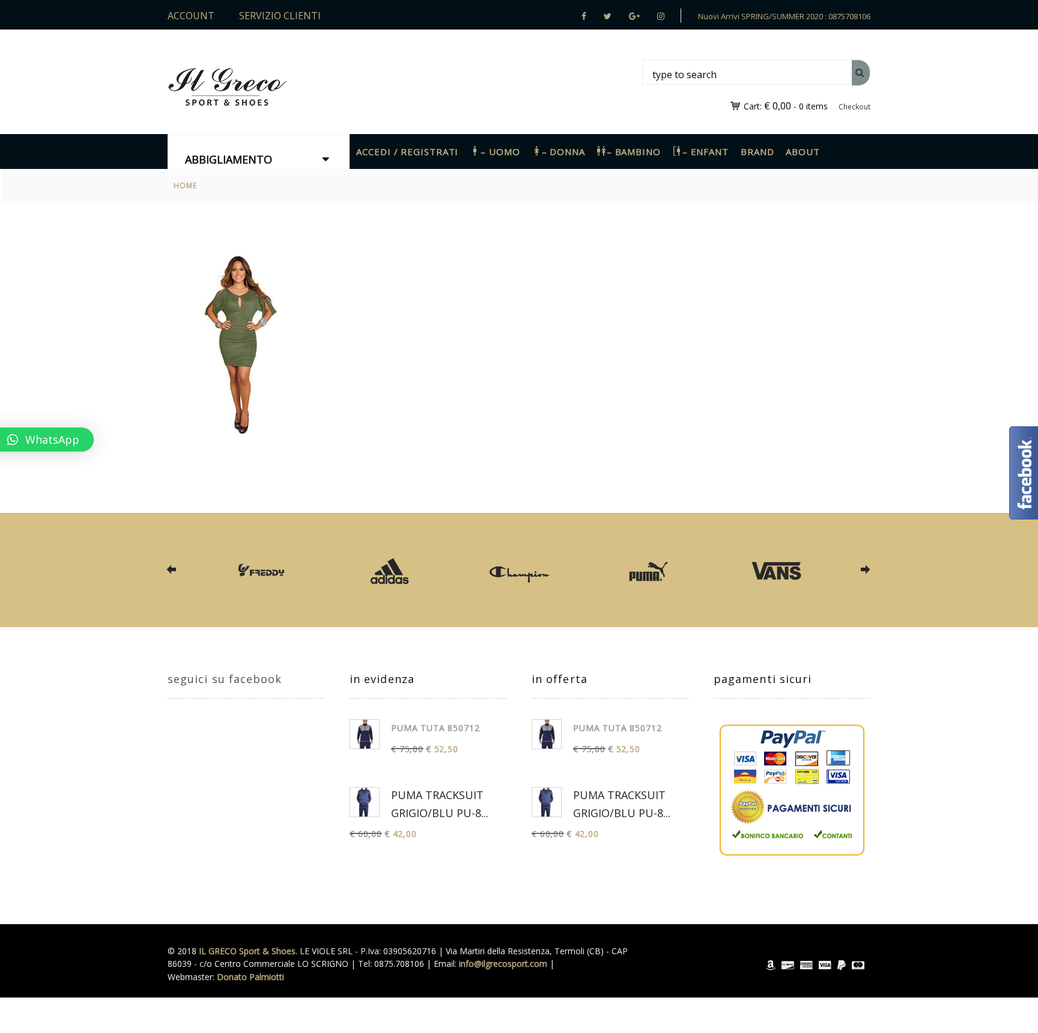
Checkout (854, 107)
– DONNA (563, 152)
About (803, 152)
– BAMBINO (634, 152)
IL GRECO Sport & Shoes (247, 951)
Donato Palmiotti (250, 976)
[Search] (861, 73)
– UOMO (500, 152)
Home (186, 185)
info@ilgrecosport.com (503, 963)
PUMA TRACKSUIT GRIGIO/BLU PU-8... (439, 804)
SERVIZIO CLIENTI (280, 15)
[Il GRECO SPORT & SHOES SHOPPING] (228, 86)
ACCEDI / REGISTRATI (407, 152)
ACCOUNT (191, 15)
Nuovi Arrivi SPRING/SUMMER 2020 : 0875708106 (784, 16)
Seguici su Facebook (225, 679)
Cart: (767, 106)
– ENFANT (705, 152)
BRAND (757, 152)
